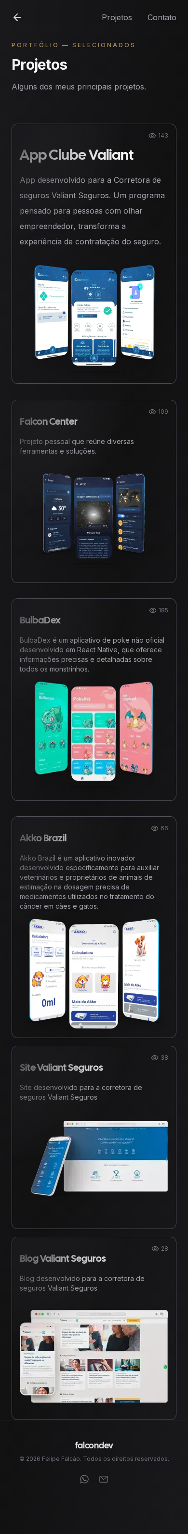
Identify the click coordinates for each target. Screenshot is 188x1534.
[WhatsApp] (84, 1479)
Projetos (117, 17)
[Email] (103, 1479)
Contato (162, 17)
